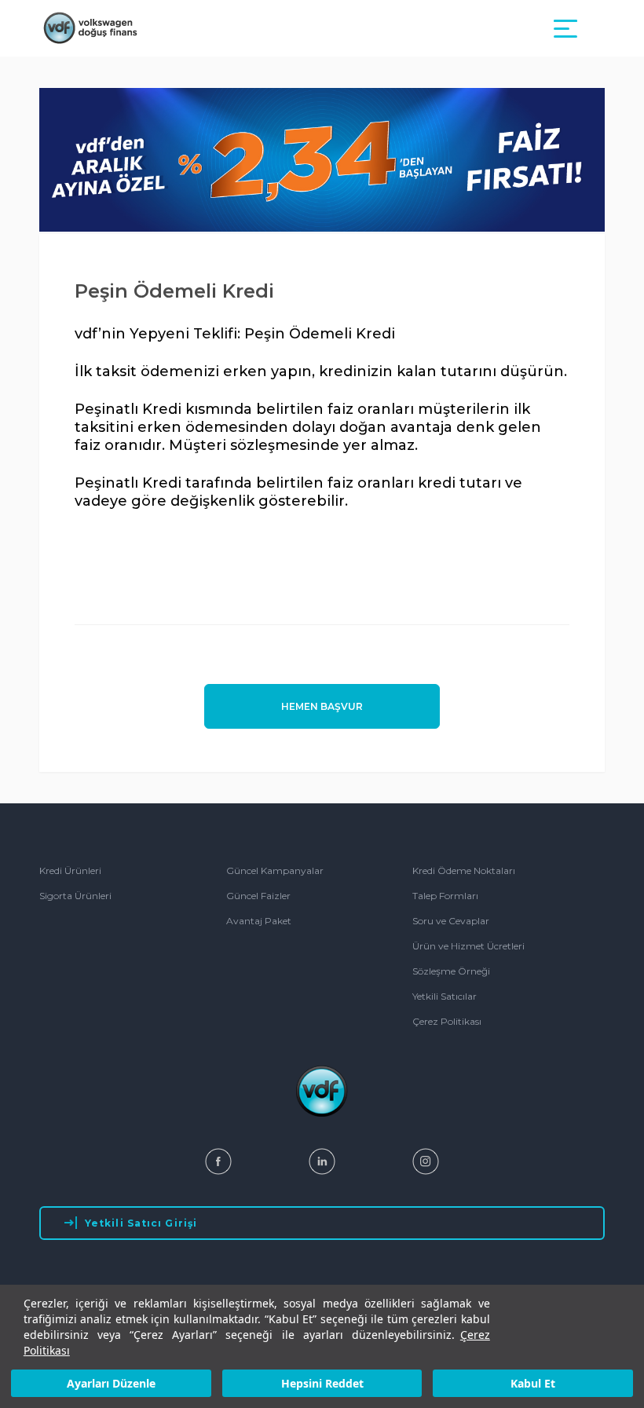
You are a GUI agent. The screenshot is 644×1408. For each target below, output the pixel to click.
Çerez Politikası (446, 1021)
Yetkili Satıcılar (444, 996)
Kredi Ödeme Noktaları (463, 870)
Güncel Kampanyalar (275, 870)
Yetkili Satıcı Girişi (141, 1223)
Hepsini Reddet (322, 1383)
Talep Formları (445, 895)
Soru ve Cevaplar (450, 921)
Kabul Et (532, 1383)
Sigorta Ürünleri (75, 895)
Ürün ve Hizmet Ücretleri (468, 946)
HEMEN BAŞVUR (322, 706)
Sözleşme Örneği (451, 971)
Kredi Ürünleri (70, 870)
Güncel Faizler (258, 895)
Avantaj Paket (258, 921)
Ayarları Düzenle (111, 1383)
